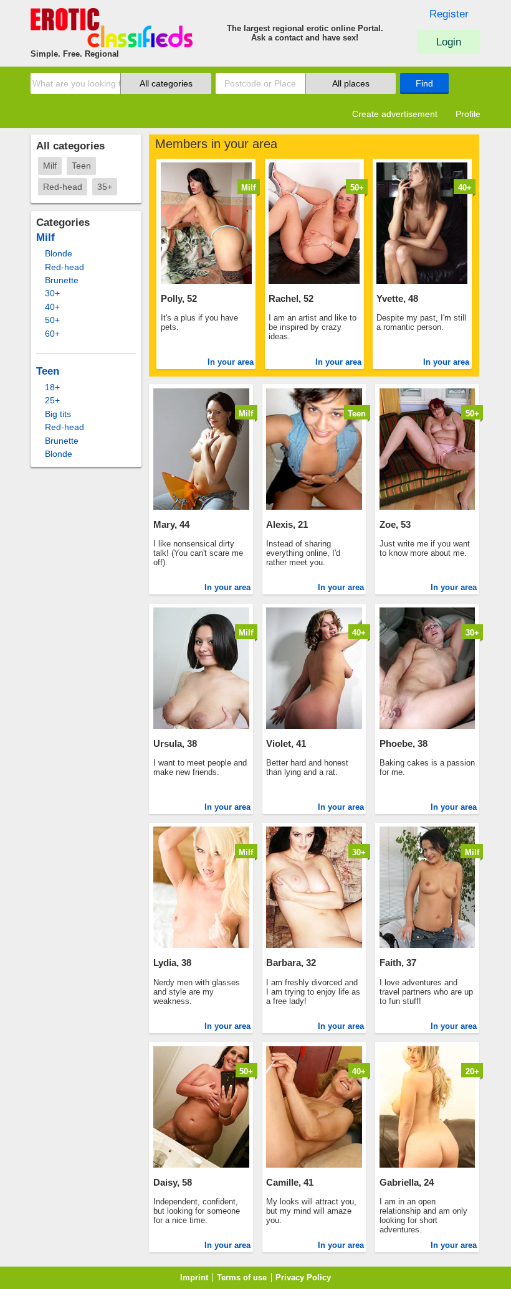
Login (448, 42)
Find (424, 83)
